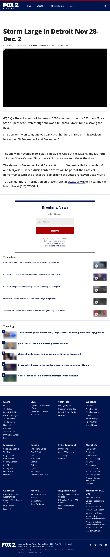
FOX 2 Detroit (8, 45)
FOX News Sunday (11, 434)
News (6, 401)
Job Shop (90, 461)
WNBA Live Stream (94, 527)
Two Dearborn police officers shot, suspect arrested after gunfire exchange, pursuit (61, 332)
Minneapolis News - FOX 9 (66, 506)
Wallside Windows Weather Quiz (11, 495)
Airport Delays (92, 418)
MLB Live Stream (93, 506)
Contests (62, 458)
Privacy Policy (58, 243)
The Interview (9, 422)
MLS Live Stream (93, 530)
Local (5, 405)
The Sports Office (38, 449)
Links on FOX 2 (9, 474)
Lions (33, 455)
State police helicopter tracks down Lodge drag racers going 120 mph (53, 365)
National (7, 425)
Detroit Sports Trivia (67, 412)
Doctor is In (8, 471)
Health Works (9, 458)
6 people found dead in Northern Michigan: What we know (48, 375)
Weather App (91, 409)
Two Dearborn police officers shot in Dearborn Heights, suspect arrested (34, 310)
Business (7, 428)
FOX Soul (35, 414)
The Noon (7, 452)
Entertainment (21, 45)
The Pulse (7, 409)
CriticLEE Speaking (66, 452)
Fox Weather (91, 422)
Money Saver (9, 468)
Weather (91, 401)
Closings (89, 405)
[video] (100, 265)
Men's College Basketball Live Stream (96, 517)
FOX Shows (63, 449)
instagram (100, 545)
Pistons (34, 465)
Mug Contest (8, 455)
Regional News (67, 490)
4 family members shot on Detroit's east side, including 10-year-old (31, 262)
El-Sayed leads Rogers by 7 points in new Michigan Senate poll (49, 354)
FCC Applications (93, 471)
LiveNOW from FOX (39, 411)
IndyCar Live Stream (94, 513)
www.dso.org (76, 181)
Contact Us (90, 452)
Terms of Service (57, 245)
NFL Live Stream (93, 497)
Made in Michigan (11, 415)
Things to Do (9, 431)
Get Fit (6, 465)
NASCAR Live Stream (95, 509)
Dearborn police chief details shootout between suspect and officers (32, 274)
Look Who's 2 (64, 415)
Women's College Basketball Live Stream (96, 523)
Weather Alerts (92, 412)
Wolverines (35, 458)
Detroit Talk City (10, 412)
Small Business (37, 504)
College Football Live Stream (95, 502)
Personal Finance (38, 494)
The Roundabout (10, 418)
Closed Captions (93, 474)
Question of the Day (67, 409)
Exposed (7, 509)
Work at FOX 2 (92, 455)
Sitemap (89, 483)
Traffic (88, 415)
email (106, 545)
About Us (91, 445)
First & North (36, 452)
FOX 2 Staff (91, 449)
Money (35, 490)
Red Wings (35, 471)
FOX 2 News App (93, 458)
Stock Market (36, 501)
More (72, 5)
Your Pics (63, 401)
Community (91, 465)
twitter (95, 545)
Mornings (9, 445)
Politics (6, 438)
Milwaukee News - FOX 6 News (68, 501)
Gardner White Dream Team (12, 501)
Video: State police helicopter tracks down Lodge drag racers (29, 298)
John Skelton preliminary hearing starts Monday (43, 343)
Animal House (92, 425)
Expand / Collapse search (105, 6)
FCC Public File (92, 468)
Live (33, 401)
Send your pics (64, 405)
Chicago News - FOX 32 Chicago (68, 495)
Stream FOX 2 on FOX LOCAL (40, 406)
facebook (90, 545)
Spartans (34, 461)
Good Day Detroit (11, 449)
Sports (35, 445)
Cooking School (10, 461)
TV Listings (63, 455)
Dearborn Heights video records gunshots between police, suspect (31, 286)
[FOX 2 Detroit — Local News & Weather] (12, 6)
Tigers (33, 468)
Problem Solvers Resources (93, 479)
